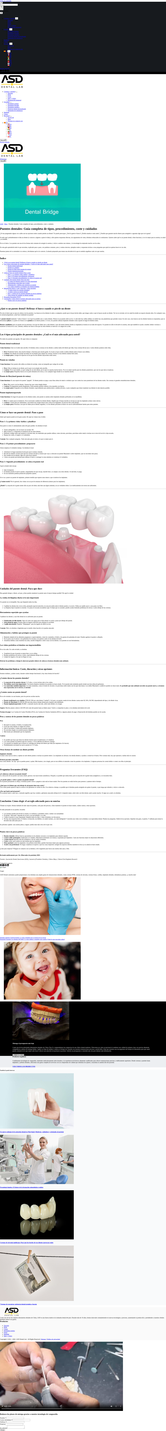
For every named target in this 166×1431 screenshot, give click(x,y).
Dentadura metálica (13, 107)
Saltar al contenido (5, 1)
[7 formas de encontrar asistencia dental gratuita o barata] (37, 1300)
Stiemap (43, 1339)
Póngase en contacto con (15, 121)
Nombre (3, 1418)
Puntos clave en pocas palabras (17, 300)
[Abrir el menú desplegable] (11, 102)
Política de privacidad (53, 1339)
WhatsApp (3, 159)
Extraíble (6, 102)
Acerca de (11, 117)
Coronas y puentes (9, 91)
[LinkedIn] (8, 73)
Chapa (6, 114)
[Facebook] (3, 73)
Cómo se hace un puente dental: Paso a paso (17, 273)
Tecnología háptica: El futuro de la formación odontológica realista (21, 1187)
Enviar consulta (4, 142)
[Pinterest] (6, 865)
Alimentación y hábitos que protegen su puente (22, 285)
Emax (9, 97)
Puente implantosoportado (15, 271)
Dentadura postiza (13, 104)
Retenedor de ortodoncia (15, 110)
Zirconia (10, 93)
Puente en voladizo (13, 267)
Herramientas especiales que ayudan (19, 283)
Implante (6, 112)
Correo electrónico (6, 1420)
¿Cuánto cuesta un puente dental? (18, 292)
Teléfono (3, 1422)
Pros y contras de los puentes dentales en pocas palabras (25, 293)
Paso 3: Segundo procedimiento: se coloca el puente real (25, 278)
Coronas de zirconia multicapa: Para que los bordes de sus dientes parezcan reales (26, 1242)
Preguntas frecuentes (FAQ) (12, 297)
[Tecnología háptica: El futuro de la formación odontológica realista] (37, 1183)
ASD (1, 224)
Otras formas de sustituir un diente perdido (20, 295)
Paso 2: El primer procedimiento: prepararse (21, 276)
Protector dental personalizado (17, 109)
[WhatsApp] (1, 73)
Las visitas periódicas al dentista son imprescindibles (23, 286)
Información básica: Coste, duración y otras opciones (20, 288)
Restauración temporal (14, 100)
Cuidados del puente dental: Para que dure (16, 280)
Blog (9, 119)
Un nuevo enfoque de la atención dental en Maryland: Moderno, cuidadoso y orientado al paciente (32, 1132)
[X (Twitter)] (3, 865)
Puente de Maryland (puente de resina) (19, 269)
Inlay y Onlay (12, 98)
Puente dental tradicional (15, 266)
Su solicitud (3, 1428)
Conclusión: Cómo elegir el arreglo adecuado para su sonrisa (22, 299)
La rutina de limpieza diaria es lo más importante (22, 281)
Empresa (2, 1424)
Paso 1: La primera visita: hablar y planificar (21, 274)
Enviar (2, 1430)
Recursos (6, 116)
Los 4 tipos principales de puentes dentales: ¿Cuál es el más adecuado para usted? (28, 264)
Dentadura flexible (13, 105)
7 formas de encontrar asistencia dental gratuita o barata (18, 1304)
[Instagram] (6, 73)
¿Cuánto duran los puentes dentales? (19, 290)
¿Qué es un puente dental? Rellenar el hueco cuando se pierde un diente (25, 262)
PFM (9, 95)
